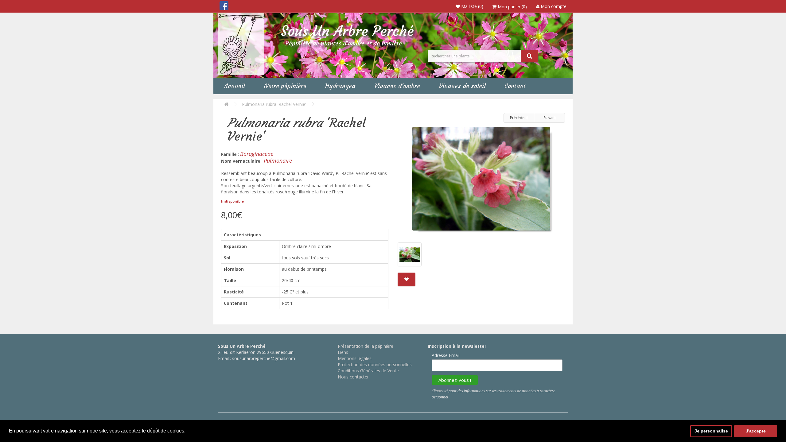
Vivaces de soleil (462, 86)
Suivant (549, 117)
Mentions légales (355, 358)
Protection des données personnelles (375, 364)
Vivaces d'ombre (397, 86)
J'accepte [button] (756, 430)
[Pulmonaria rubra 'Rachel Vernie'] (481, 181)
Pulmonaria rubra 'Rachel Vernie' (274, 104)
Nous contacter (353, 377)
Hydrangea (340, 86)
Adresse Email (446, 355)
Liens (343, 352)
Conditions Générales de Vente (368, 371)
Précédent (519, 117)
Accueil (234, 86)
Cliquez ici (440, 391)
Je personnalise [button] (711, 430)
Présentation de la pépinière (365, 346)
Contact (515, 86)
